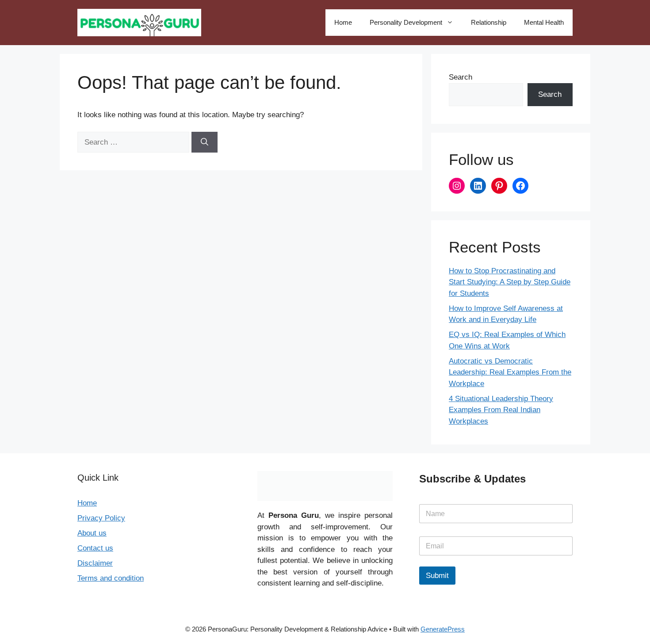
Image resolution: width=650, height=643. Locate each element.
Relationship (488, 22)
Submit (437, 575)
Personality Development (406, 22)
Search (460, 77)
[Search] (204, 142)
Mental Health (544, 22)
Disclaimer (95, 563)
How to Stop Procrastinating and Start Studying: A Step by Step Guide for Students (509, 282)
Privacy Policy (101, 518)
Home (343, 22)
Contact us (95, 548)
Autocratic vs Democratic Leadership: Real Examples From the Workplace (510, 372)
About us (92, 533)
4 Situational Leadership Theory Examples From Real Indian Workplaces (501, 409)
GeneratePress (443, 629)
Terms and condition (110, 578)
